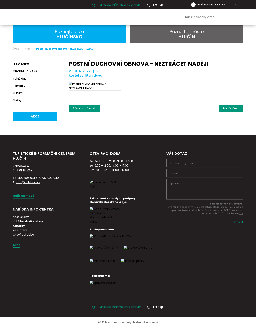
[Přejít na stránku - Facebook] (23, 5)
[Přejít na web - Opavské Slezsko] (103, 286)
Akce (27, 49)
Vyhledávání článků (213, 17)
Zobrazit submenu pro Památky (53, 86)
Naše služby (21, 217)
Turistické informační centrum (119, 5)
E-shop (158, 5)
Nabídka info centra (211, 4)
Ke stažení (20, 230)
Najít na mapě (23, 196)
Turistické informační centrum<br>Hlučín (52, 17)
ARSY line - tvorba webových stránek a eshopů (128, 322)
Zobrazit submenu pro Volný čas (53, 78)
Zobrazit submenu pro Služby (53, 100)
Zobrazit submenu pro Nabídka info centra (228, 4)
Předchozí (84, 107)
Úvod (16, 49)
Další (231, 107)
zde (241, 213)
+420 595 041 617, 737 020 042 (37, 178)
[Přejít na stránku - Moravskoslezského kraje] (106, 222)
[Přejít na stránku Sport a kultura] (104, 251)
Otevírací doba (23, 235)
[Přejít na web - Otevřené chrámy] (138, 251)
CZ (237, 4)
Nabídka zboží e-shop (28, 221)
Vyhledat (239, 17)
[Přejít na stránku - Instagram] (16, 5)
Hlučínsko (21, 64)
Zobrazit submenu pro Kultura (53, 93)
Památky (19, 86)
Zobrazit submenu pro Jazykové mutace (241, 4)
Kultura (18, 93)
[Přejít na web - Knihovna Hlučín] (102, 264)
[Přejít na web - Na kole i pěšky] (132, 264)
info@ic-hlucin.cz (28, 182)
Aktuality (19, 226)
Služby (17, 100)
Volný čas (19, 79)
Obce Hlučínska (25, 71)
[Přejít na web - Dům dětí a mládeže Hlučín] (110, 240)
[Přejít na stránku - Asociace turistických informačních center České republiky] (58, 163)
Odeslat (238, 222)
